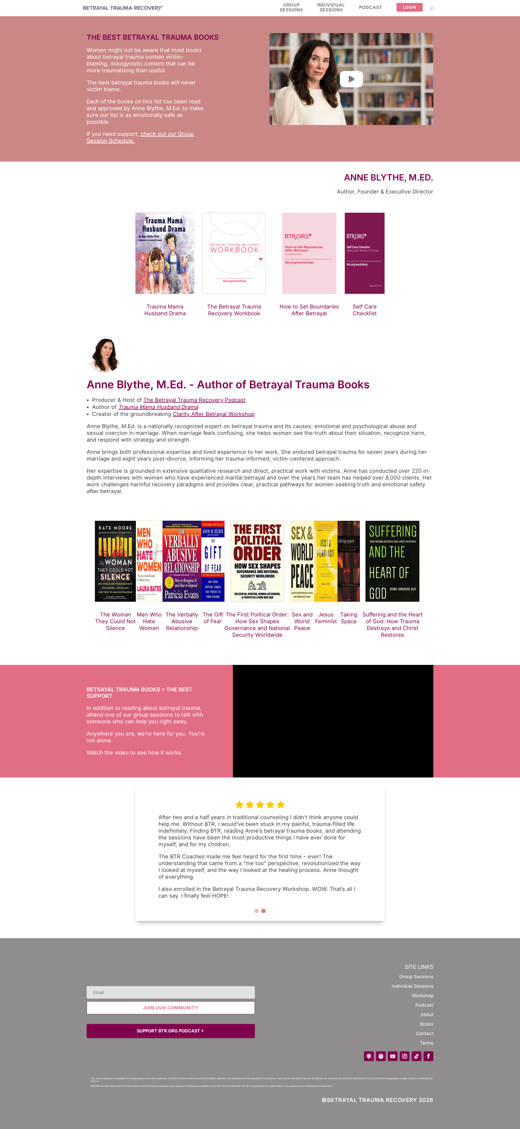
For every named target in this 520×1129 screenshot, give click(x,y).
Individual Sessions (412, 986)
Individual (331, 7)
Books (426, 1024)
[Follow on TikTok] (416, 1056)
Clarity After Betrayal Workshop (214, 414)
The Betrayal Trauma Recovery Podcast (194, 400)
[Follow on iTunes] (369, 1056)
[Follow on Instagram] (405, 1056)
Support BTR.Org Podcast (168, 1030)
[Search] (432, 8)
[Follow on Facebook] (428, 1056)
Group (291, 7)
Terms (426, 1043)
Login (409, 7)
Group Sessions (416, 976)
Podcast (370, 7)
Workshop (422, 995)
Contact (424, 1033)
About (426, 1014)
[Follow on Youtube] (393, 1056)
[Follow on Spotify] (381, 1056)
